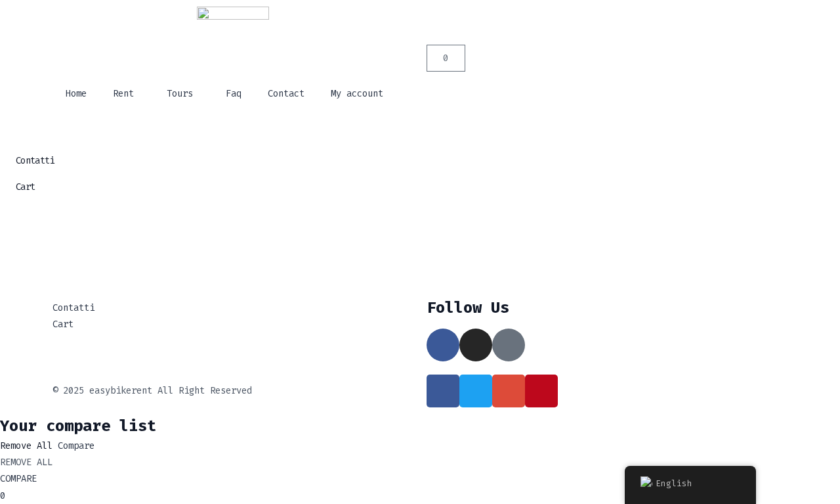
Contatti (35, 160)
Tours (180, 93)
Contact (286, 93)
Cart (25, 187)
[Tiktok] (508, 345)
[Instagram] (475, 345)
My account (357, 93)
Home (76, 93)
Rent (123, 93)
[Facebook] (443, 345)
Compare (76, 446)
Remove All (26, 446)
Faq (234, 93)
